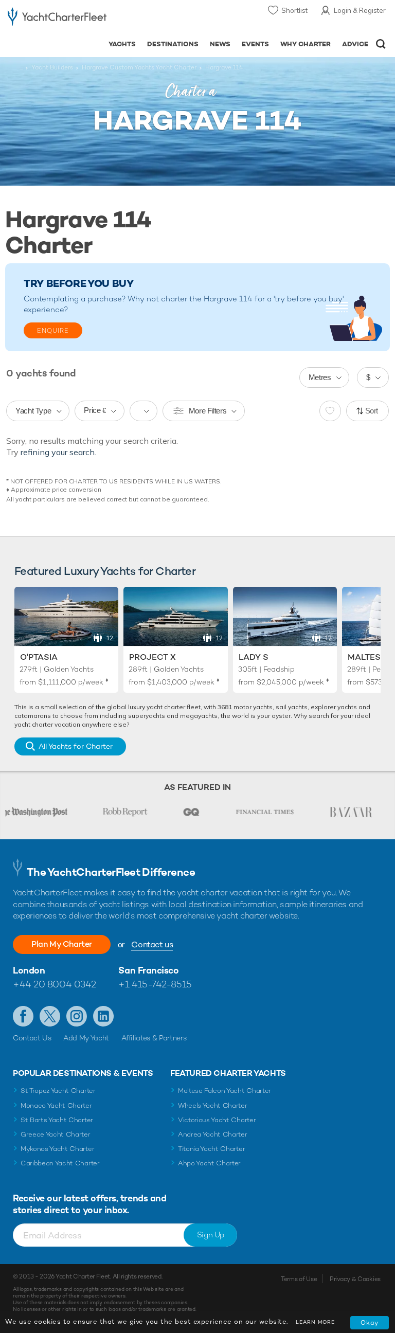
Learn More (315, 1322)
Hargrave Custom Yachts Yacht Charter (139, 67)
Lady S (253, 657)
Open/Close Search (381, 44)
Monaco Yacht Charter (56, 1105)
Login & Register (360, 10)
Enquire (53, 331)
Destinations (173, 44)
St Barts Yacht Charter (57, 1119)
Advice (355, 44)
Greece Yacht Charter (56, 1134)
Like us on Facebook (23, 1016)
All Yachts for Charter (76, 746)
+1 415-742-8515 (154, 984)
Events (255, 44)
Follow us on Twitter (50, 1016)
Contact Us (32, 1037)
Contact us (152, 944)
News (220, 44)
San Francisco (148, 970)
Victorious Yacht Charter (217, 1119)
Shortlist (294, 10)
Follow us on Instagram (76, 1016)
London (29, 970)
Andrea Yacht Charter (212, 1134)
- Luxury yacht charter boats (57, 19)
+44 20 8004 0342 (54, 984)
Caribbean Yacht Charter (60, 1163)
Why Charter (305, 44)
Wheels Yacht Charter (212, 1105)
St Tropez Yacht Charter (58, 1090)
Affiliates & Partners (154, 1037)
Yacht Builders (52, 67)
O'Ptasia (39, 657)
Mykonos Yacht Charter (57, 1148)
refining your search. (58, 452)
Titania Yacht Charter (211, 1148)
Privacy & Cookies (355, 1279)
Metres (320, 377)
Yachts (122, 44)
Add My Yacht (86, 1037)
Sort (372, 410)
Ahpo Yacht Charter (209, 1163)
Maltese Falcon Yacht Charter (224, 1090)
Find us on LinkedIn (103, 1016)
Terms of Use (299, 1279)
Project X (152, 657)
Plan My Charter (61, 944)
